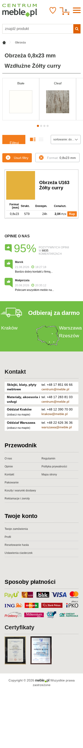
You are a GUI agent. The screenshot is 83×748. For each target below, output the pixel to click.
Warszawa (70, 327)
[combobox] (66, 139)
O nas (8, 458)
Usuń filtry (21, 158)
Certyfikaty (19, 627)
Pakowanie (12, 482)
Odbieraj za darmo (54, 312)
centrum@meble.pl (55, 389)
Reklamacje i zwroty (17, 498)
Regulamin (48, 458)
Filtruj (14, 142)
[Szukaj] (76, 28)
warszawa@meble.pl (57, 427)
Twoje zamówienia (16, 529)
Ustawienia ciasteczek (19, 553)
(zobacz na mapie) (18, 414)
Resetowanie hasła (17, 545)
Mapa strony (49, 474)
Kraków (9, 327)
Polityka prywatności (54, 466)
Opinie (9, 466)
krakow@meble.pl (55, 414)
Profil (8, 537)
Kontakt (15, 371)
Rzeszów (69, 335)
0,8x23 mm (61, 158)
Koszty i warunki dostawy (20, 490)
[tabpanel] (20, 99)
